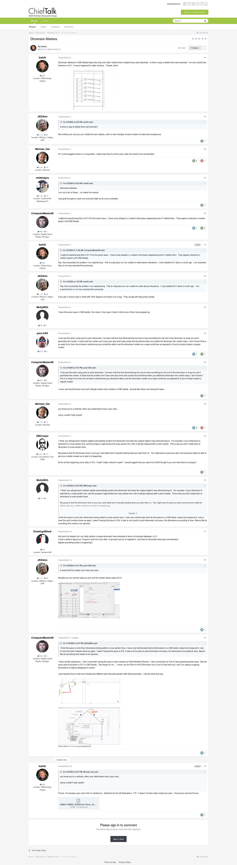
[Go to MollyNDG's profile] (42, 316)
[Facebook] (185, 3)
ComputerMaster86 (42, 213)
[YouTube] (189, 3)
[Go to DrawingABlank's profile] (42, 540)
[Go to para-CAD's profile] (42, 342)
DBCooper (42, 436)
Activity (45, 20)
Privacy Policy (125, 862)
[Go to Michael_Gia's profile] (42, 158)
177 (46, 454)
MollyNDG (42, 307)
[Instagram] (193, 3)
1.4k (41, 167)
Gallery (43, 26)
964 (41, 231)
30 (47, 134)
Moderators (68, 26)
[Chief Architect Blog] (206, 3)
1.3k (41, 196)
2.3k (40, 454)
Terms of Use (110, 862)
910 (41, 351)
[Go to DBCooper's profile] (42, 444)
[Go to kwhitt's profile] (33, 48)
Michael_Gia (42, 149)
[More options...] (205, 57)
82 (41, 325)
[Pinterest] (197, 3)
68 (43, 549)
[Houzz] (202, 3)
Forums (32, 26)
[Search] (205, 21)
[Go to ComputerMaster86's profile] (42, 222)
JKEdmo (42, 116)
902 (43, 75)
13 (47, 196)
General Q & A (54, 49)
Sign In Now (118, 839)
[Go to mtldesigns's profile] (42, 186)
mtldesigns (42, 177)
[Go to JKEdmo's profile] (42, 125)
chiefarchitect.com (173, 4)
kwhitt (44, 46)
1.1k (41, 134)
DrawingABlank (42, 531)
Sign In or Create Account (194, 12)
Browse (34, 20)
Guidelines (55, 26)
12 (47, 167)
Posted (64, 57)
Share (182, 48)
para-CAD (42, 333)
